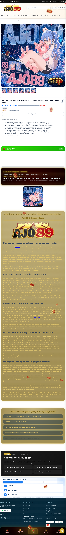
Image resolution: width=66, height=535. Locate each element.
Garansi (53, 482)
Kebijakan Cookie (50, 511)
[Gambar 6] (33, 90)
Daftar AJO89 (56, 1)
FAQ (24, 513)
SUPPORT (59, 532)
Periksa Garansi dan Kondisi (13, 472)
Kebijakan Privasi (50, 508)
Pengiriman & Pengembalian (53, 513)
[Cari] (28, 8)
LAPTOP (46, 532)
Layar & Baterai (33, 482)
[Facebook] (1, 518)
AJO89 (43, 1)
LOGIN (33, 532)
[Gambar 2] (9, 90)
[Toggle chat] (62, 530)
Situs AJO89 (48, 1)
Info (61, 149)
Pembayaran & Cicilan (52, 516)
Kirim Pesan (7, 510)
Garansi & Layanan (51, 518)
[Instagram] (5, 518)
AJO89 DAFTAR (34, 15)
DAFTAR (7, 532)
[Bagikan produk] (62, 101)
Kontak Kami (26, 508)
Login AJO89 (63, 1)
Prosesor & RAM (12, 482)
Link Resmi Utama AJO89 (10, 20)
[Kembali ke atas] (62, 527)
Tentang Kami (26, 505)
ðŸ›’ (55, 8)
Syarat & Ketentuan (51, 505)
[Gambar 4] (21, 90)
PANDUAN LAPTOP (55, 15)
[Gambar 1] (4, 90)
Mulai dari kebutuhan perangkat (27, 135)
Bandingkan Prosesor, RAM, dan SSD (46, 467)
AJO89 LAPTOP (25, 15)
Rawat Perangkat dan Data (43, 472)
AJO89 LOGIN (15, 15)
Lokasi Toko (26, 511)
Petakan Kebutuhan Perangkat (14, 467)
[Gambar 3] (15, 90)
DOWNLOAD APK (20, 532)
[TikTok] (8, 518)
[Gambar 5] (27, 90)
